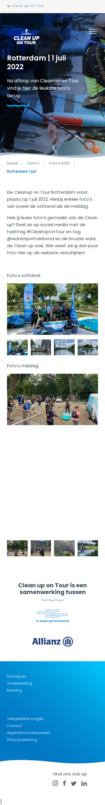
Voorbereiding (19, 683)
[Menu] (92, 32)
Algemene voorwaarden (28, 732)
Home (12, 163)
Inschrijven (16, 676)
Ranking (14, 690)
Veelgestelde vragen (25, 718)
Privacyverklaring (22, 739)
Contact (14, 725)
